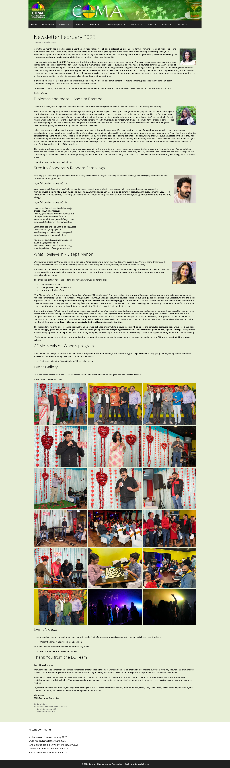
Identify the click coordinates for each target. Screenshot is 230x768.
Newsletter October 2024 (53, 752)
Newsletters (65, 24)
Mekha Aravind (55, 379)
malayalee (49, 706)
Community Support (114, 24)
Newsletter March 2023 (46, 711)
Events (93, 24)
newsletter (58, 706)
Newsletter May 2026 (55, 737)
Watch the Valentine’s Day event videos (59, 651)
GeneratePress (141, 764)
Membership (48, 24)
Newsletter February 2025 (64, 744)
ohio (65, 706)
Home (34, 24)
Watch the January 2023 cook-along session (61, 641)
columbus (40, 706)
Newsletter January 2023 (46, 709)
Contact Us (182, 24)
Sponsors (80, 24)
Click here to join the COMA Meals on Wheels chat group (66, 361)
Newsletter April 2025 (54, 740)
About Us (135, 24)
